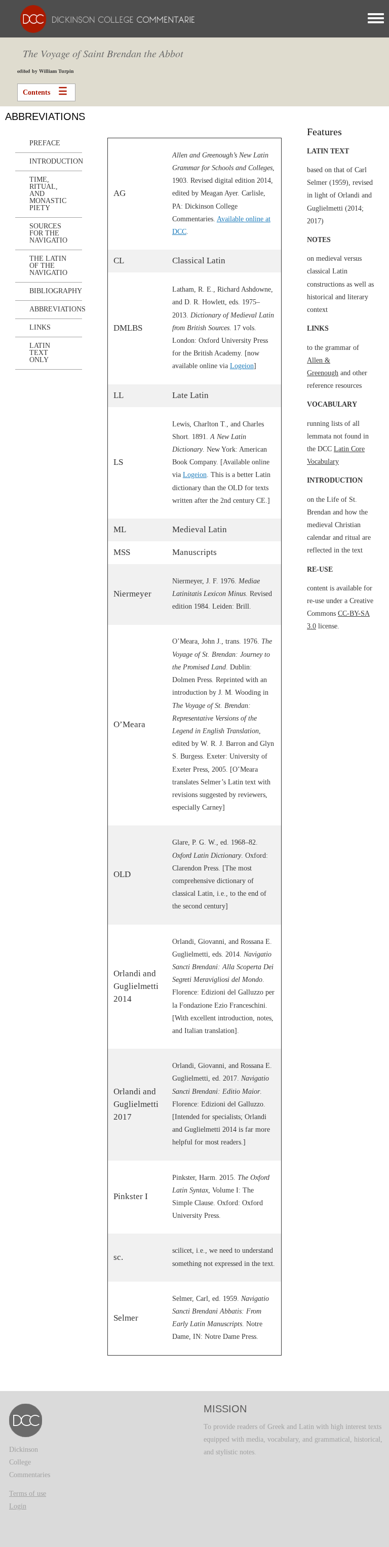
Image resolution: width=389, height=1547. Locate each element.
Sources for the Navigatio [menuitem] (48, 233)
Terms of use (27, 1493)
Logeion (242, 366)
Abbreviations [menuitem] (55, 309)
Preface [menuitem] (44, 143)
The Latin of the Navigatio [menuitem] (48, 265)
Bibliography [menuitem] (55, 291)
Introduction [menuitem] (55, 161)
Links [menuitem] (40, 327)
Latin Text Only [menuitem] (39, 353)
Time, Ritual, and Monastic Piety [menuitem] (47, 194)
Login (17, 1506)
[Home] (105, 18)
